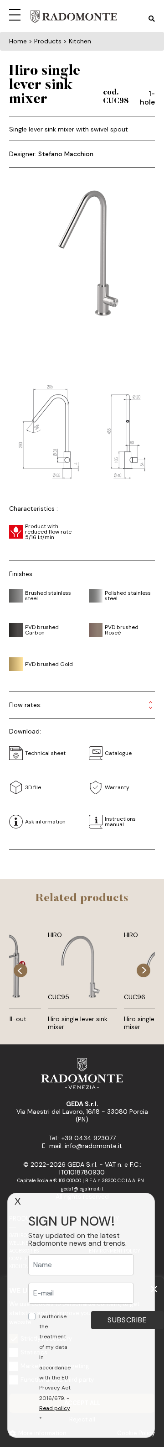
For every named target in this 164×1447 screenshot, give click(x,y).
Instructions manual (120, 821)
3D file (33, 787)
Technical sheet (45, 753)
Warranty (117, 787)
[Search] (152, 19)
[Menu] (16, 13)
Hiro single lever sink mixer (78, 1023)
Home (18, 41)
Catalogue (118, 753)
